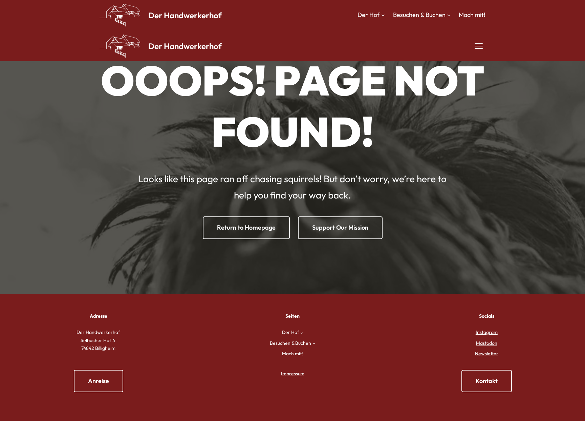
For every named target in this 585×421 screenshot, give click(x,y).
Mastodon (486, 343)
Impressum (292, 374)
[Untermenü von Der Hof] (383, 15)
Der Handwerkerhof (185, 15)
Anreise (98, 381)
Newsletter (486, 354)
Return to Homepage (246, 227)
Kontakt (487, 381)
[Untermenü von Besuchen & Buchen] (449, 15)
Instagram (487, 332)
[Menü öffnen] (478, 46)
